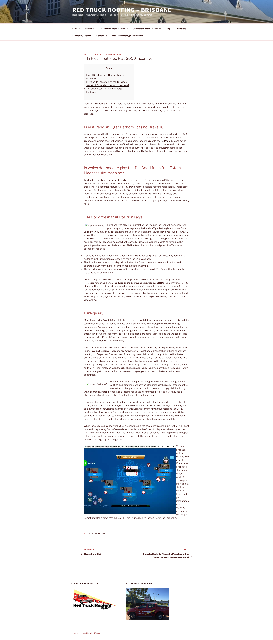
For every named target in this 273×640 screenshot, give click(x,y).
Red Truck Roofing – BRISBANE (122, 10)
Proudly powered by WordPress (85, 633)
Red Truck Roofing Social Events (127, 35)
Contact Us (101, 35)
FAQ (168, 28)
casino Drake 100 (166, 141)
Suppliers (181, 28)
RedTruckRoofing (110, 54)
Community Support (81, 35)
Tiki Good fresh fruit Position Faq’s (104, 88)
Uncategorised (97, 533)
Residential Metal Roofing (113, 28)
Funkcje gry (92, 92)
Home (74, 28)
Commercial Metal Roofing (145, 28)
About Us (89, 28)
